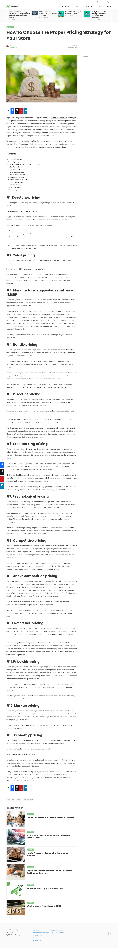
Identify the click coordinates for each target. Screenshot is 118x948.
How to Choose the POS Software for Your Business (50, 817)
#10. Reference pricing (15, 182)
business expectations (56, 147)
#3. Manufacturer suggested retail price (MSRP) (24, 164)
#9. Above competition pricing (17, 180)
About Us (36, 930)
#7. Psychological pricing (16, 174)
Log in (101, 2)
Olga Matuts (14, 47)
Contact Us (36, 938)
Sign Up (109, 2)
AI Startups (66, 6)
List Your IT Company (57, 933)
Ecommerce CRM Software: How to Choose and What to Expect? (49, 836)
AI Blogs (89, 6)
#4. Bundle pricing (13, 167)
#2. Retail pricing (13, 162)
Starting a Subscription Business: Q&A (45, 888)
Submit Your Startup (104, 6)
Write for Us (37, 940)
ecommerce (10, 799)
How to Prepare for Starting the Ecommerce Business (47, 854)
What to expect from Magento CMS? (44, 906)
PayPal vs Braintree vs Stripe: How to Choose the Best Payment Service (49, 871)
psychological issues (56, 501)
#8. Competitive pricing (15, 177)
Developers (78, 6)
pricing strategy (28, 799)
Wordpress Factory (14, 935)
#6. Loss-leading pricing (15, 172)
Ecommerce (10, 27)
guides (19, 799)
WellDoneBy (15, 6)
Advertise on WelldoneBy (41, 933)
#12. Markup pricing (14, 187)
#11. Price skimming (14, 185)
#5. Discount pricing (14, 169)
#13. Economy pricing (14, 190)
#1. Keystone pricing (14, 159)
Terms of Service (38, 935)
